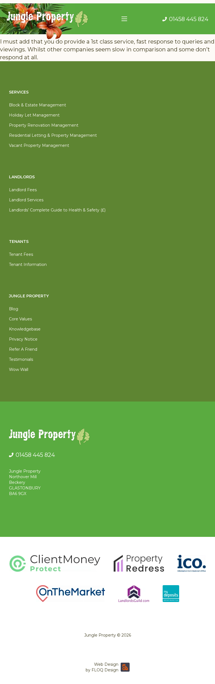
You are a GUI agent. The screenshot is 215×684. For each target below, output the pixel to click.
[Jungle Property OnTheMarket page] (70, 593)
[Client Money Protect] (55, 563)
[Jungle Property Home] (107, 437)
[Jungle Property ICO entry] (191, 563)
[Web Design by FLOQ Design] (125, 667)
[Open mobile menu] (124, 19)
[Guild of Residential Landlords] (133, 593)
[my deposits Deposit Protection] (171, 593)
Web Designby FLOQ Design (102, 667)
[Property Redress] (139, 563)
